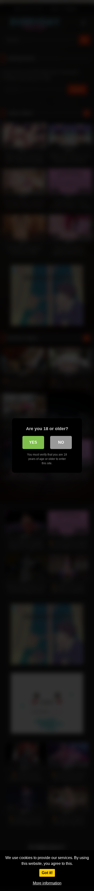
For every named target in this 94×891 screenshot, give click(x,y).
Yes (33, 442)
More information (47, 883)
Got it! (47, 873)
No (61, 442)
